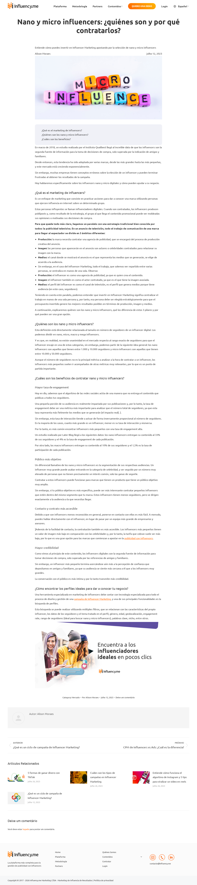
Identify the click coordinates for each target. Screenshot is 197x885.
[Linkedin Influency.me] (171, 860)
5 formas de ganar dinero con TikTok (44, 775)
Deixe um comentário (125, 697)
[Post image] (16, 777)
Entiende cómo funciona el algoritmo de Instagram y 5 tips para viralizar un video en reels (170, 777)
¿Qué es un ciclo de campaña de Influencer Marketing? (45, 795)
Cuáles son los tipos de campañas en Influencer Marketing (103, 777)
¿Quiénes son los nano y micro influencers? (65, 134)
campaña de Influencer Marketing (92, 598)
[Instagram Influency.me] (153, 860)
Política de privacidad (103, 880)
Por (90, 697)
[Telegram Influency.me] (162, 860)
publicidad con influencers (138, 538)
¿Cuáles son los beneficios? (56, 139)
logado (26, 829)
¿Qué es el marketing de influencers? (62, 130)
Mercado (76, 697)
